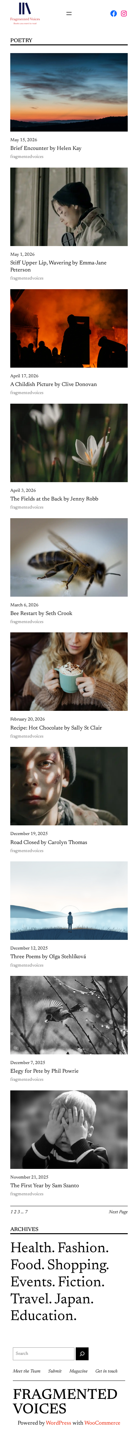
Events (31, 1283)
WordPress (58, 1423)
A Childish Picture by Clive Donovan (53, 385)
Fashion (81, 1249)
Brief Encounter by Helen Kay (46, 148)
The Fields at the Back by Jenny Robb (54, 499)
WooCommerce (102, 1423)
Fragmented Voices (65, 1402)
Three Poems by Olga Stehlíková (48, 957)
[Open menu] (69, 13)
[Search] (82, 1353)
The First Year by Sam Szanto (44, 1186)
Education (41, 1316)
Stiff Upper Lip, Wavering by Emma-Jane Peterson (58, 266)
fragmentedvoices (26, 157)
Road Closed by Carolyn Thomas (48, 843)
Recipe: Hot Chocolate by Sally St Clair (56, 728)
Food (25, 1266)
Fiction (79, 1283)
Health (31, 1249)
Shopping (76, 1266)
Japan (73, 1300)
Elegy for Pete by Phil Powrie (44, 1071)
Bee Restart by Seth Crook (41, 614)
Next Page (118, 1212)
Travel (29, 1300)
